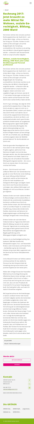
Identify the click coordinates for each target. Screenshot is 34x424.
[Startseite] (6, 3)
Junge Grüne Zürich (27, 409)
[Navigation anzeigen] (31, 3)
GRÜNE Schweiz (7, 409)
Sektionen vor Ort (7, 412)
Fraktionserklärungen (14, 343)
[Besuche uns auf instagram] (29, 388)
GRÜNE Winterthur (17, 412)
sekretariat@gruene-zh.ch (10, 389)
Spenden (17, 364)
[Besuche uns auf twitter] (29, 384)
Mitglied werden (17, 359)
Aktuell (6, 10)
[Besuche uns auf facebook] (29, 380)
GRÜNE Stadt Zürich (17, 409)
